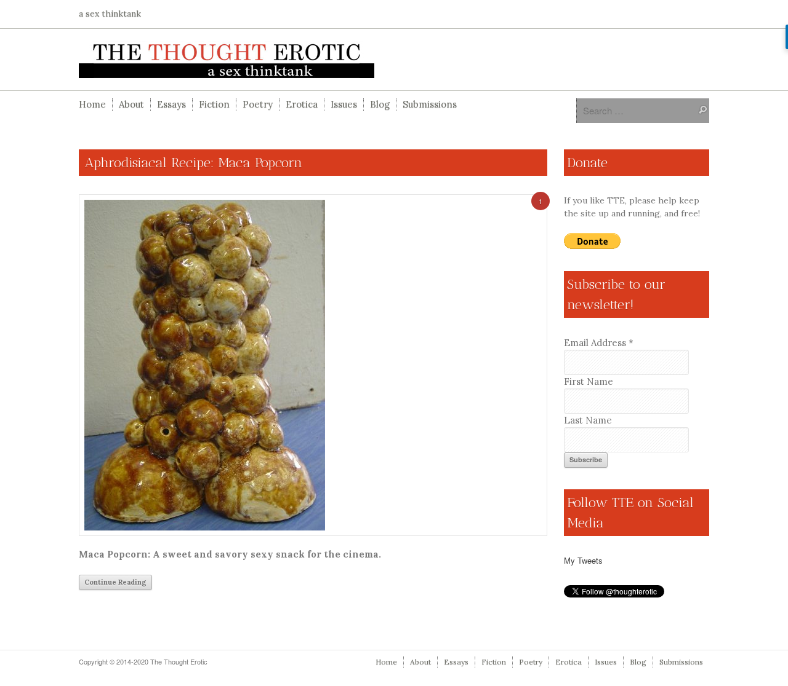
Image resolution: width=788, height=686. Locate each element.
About (131, 104)
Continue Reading (115, 582)
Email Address (598, 343)
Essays (171, 104)
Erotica (302, 104)
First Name (588, 381)
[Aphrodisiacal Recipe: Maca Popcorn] (313, 365)
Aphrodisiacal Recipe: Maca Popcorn (193, 162)
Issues (344, 104)
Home (92, 104)
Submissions (430, 104)
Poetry (258, 104)
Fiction (214, 104)
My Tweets (583, 560)
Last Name (588, 420)
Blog (380, 104)
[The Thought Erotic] (394, 59)
